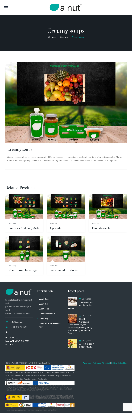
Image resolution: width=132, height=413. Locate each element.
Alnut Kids (43, 304)
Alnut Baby (44, 299)
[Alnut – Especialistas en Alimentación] (66, 7)
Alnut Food (44, 308)
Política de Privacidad (101, 363)
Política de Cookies (119, 363)
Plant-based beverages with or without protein (24, 270)
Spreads (55, 228)
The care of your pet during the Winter (81, 305)
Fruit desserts (101, 228)
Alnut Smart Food (47, 313)
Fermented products (64, 270)
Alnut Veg (12, 223)
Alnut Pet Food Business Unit (50, 325)
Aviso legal (87, 363)
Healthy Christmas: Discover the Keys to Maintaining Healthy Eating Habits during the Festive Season (80, 326)
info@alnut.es (17, 322)
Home (53, 37)
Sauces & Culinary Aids (24, 228)
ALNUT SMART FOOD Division (86, 345)
